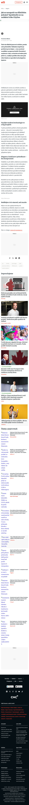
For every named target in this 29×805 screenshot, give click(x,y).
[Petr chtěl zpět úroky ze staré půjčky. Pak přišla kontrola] (5, 541)
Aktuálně (3, 723)
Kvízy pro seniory (4, 733)
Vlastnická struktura (19, 798)
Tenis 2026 (18, 757)
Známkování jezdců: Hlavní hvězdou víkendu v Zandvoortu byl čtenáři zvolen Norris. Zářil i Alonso (19, 599)
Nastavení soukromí (9, 798)
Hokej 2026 (18, 755)
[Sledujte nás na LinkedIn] (7, 691)
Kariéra (20, 681)
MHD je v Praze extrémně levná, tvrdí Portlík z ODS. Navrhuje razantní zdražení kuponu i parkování (13, 397)
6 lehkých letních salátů (21, 742)
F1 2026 (17, 759)
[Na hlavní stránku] (3, 2)
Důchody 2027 (19, 777)
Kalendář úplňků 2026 (5, 735)
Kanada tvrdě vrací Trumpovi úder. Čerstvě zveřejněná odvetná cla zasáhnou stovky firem (12, 370)
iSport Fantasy (9, 709)
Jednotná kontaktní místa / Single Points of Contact (14, 799)
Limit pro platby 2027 (20, 775)
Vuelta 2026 (9, 718)
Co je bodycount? (4, 737)
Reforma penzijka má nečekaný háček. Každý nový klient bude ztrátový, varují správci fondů (14, 294)
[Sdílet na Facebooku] (10, 258)
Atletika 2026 (19, 761)
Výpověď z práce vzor (5, 760)
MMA (17, 751)
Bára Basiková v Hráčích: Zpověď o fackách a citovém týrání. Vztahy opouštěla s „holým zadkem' (18, 623)
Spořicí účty (18, 773)
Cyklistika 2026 (19, 763)
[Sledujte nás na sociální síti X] (10, 691)
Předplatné (9, 681)
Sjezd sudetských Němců (6, 754)
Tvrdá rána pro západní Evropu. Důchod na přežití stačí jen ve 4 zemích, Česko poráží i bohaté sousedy (14, 344)
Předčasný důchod (20, 771)
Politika (3, 747)
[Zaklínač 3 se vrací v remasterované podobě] (5, 573)
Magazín (7, 8)
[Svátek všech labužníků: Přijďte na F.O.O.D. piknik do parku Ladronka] (5, 500)
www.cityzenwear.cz (16, 230)
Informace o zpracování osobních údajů (12, 796)
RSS (15, 681)
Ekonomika (19, 767)
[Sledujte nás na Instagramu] (16, 691)
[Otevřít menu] (27, 2)
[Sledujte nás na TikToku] (22, 691)
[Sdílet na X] (13, 258)
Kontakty (7, 678)
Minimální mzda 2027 (20, 779)
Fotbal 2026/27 (19, 753)
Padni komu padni (5, 758)
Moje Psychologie (5, 707)
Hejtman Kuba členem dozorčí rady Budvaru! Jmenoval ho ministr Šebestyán (19, 434)
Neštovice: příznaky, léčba (6, 729)
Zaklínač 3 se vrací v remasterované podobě (19, 570)
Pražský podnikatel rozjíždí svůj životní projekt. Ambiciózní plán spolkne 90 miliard (14, 319)
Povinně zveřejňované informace (18, 801)
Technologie (4, 767)
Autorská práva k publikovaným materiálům (14, 793)
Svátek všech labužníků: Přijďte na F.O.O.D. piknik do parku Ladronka (18, 493)
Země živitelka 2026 (20, 781)
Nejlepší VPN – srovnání (6, 779)
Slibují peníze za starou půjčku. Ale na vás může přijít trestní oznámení (14, 421)
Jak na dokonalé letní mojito (22, 741)
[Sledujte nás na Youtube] (19, 691)
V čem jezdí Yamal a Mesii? (6, 731)
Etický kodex (7, 801)
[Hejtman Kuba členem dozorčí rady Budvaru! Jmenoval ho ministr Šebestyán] (5, 439)
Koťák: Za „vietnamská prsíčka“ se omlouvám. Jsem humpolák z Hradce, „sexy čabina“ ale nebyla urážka (18, 451)
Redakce (14, 678)
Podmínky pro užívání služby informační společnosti (14, 794)
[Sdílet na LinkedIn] (19, 258)
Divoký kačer (3, 762)
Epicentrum (3, 727)
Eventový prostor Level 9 (12, 716)
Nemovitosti (8, 712)
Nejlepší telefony (4, 773)
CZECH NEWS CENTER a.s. (19, 787)
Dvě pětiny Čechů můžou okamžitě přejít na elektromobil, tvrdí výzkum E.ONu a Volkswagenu (18, 475)
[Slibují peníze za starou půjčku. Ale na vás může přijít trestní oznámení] (14, 411)
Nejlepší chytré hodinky (6, 777)
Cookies (23, 796)
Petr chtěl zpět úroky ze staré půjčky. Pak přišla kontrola (17, 537)
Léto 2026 (18, 723)
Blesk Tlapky (14, 707)
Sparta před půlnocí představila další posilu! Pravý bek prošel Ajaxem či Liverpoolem (18, 551)
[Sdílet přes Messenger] (16, 258)
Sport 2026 (19, 747)
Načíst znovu (14, 112)
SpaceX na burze (4, 771)
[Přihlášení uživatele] (24, 2)
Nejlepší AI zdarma (5, 775)
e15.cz (2, 8)
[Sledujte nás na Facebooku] (13, 691)
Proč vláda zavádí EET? (5, 756)
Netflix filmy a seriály (5, 781)
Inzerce (20, 678)
